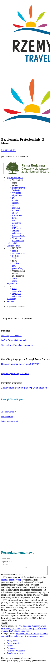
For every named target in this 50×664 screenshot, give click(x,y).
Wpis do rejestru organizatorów (15, 373)
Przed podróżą (7, 417)
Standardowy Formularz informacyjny (18, 345)
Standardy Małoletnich (11, 335)
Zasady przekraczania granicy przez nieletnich (24, 388)
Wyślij (4, 623)
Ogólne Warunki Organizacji (14, 340)
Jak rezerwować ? (8, 412)
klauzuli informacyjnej (11, 580)
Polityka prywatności (9, 421)
